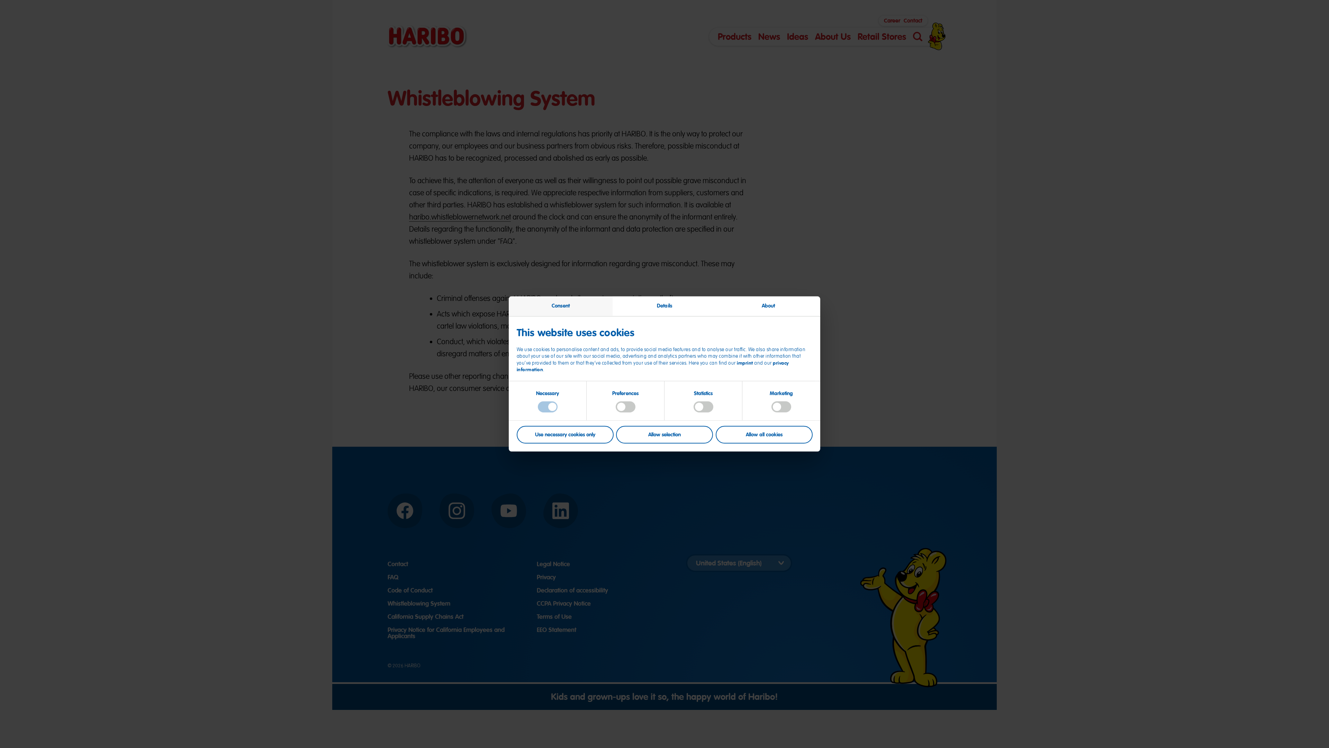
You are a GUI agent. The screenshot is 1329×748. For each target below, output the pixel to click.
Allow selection (664, 434)
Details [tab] (664, 305)
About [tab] (768, 305)
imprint (745, 363)
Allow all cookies (764, 434)
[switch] (625, 406)
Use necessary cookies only (565, 434)
